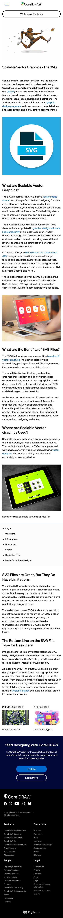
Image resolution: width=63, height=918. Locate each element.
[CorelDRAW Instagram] (23, 803)
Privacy (37, 870)
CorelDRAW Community (13, 888)
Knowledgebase (10, 877)
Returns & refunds (11, 874)
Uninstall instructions (12, 881)
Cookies (37, 874)
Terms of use (39, 867)
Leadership (8, 898)
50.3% (11, 91)
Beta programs (40, 848)
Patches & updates (11, 870)
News (36, 851)
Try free (32, 769)
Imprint (37, 894)
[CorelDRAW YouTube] (17, 803)
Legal (36, 881)
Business (37, 831)
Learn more (31, 778)
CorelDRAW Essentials (13, 838)
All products (9, 855)
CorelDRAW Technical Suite (15, 844)
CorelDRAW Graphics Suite (15, 831)
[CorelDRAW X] (10, 803)
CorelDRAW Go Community (15, 891)
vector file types (21, 691)
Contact (7, 884)
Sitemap (37, 855)
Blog (36, 838)
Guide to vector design (43, 844)
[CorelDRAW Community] (29, 803)
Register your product (13, 867)
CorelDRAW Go (10, 841)
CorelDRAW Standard (12, 834)
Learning (37, 841)
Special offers (9, 851)
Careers (7, 902)
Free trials (38, 834)
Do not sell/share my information (42, 885)
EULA (36, 877)
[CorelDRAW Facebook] (5, 803)
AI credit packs (10, 848)
